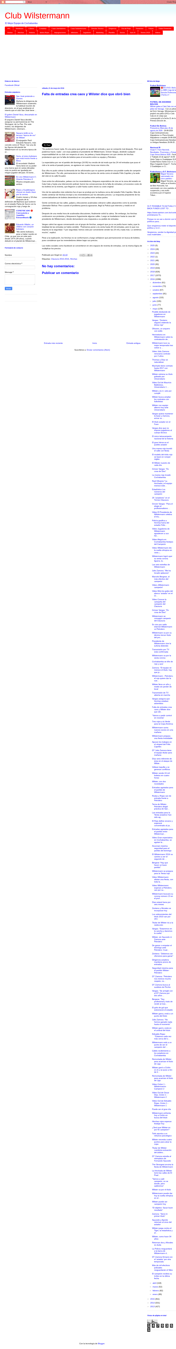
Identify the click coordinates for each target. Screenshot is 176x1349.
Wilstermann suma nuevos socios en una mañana (162, 729)
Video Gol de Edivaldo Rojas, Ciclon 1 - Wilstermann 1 (161, 1103)
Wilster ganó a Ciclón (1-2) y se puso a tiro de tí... (162, 1069)
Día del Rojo (126, 28)
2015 (152, 1299)
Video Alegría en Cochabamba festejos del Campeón (162, 541)
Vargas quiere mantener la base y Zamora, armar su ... (162, 416)
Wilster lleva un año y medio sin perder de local (162, 686)
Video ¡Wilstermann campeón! (160, 586)
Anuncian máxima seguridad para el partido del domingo (161, 848)
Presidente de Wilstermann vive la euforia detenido (161, 643)
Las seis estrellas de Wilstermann (161, 565)
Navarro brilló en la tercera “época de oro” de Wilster (26, 135)
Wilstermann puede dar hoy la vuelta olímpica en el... (162, 1195)
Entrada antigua (133, 343)
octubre (156, 290)
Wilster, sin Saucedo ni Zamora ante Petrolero (162, 939)
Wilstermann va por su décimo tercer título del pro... (162, 635)
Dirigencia (112, 28)
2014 (152, 1303)
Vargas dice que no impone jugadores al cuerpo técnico (162, 430)
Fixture (151, 28)
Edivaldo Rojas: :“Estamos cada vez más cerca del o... (161, 1036)
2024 (152, 249)
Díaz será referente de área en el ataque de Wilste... (162, 761)
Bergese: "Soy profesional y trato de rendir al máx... (162, 1001)
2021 (152, 260)
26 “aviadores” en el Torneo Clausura (161, 499)
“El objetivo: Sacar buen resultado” (162, 1209)
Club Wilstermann (37, 15)
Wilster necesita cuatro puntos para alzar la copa (162, 1141)
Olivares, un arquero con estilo (161, 329)
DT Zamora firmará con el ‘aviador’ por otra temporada (162, 1259)
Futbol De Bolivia (158, 126)
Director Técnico (97, 28)
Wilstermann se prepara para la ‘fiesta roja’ (162, 872)
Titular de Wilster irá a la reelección (162, 924)
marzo (156, 1287)
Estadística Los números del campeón (158, 491)
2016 (152, 279)
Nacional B (155, 147)
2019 (152, 268)
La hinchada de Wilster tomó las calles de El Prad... (162, 1173)
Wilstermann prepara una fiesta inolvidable (162, 737)
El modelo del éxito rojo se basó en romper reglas (162, 456)
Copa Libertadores (59, 28)
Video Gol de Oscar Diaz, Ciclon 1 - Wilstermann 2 (160, 1094)
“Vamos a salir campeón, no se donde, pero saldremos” (160, 1182)
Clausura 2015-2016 (60, 259)
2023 (152, 253)
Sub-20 (132, 33)
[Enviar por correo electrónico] (80, 255)
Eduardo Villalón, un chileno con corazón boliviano (25, 226)
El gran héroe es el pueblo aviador (160, 443)
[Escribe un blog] (83, 255)
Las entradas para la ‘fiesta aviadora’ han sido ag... (161, 814)
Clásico (31, 28)
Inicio (94, 343)
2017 (152, 275)
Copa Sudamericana (78, 28)
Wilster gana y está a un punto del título (162, 1014)
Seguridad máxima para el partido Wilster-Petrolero (162, 970)
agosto (156, 297)
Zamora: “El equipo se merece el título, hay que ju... (162, 670)
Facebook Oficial (12, 85)
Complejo (42, 28)
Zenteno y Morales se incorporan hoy (161, 909)
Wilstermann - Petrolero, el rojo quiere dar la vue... (162, 678)
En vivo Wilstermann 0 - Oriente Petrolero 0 (26, 178)
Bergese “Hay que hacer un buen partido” (160, 865)
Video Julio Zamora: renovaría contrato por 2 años (161, 353)
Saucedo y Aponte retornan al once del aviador (162, 1222)
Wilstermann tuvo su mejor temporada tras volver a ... (162, 345)
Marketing (100, 33)
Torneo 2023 (145, 33)
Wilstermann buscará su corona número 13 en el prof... (162, 896)
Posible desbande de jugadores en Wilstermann (161, 314)
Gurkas (10, 33)
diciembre (157, 282)
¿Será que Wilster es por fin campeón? (161, 1128)
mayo (155, 309)
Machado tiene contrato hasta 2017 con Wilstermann (162, 368)
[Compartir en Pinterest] (91, 255)
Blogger (101, 1343)
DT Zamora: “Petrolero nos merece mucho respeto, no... (162, 978)
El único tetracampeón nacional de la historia (162, 437)
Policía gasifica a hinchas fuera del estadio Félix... (160, 522)
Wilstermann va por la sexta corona (161, 656)
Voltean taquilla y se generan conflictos (161, 768)
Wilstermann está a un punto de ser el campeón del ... (162, 1044)
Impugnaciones (60, 33)
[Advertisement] (87, 58)
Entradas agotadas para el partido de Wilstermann (162, 789)
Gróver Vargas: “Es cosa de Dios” (160, 470)
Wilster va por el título (161, 1189)
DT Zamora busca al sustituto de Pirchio (161, 986)
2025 (152, 245)
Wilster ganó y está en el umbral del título (161, 1029)
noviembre (157, 286)
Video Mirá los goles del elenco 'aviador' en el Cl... (162, 593)
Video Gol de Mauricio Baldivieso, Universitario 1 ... (161, 384)
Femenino (139, 28)
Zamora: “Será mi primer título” (159, 1215)
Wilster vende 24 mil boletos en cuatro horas (161, 775)
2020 (152, 264)
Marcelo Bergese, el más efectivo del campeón (161, 579)
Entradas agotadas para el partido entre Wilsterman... (162, 831)
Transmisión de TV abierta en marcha (161, 694)
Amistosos (19, 28)
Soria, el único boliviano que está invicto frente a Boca (26, 158)
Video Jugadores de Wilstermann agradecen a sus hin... (161, 532)
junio (155, 305)
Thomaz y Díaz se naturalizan (160, 361)
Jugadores (87, 33)
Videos (157, 33)
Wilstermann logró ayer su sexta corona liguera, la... (162, 558)
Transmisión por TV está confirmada (160, 650)
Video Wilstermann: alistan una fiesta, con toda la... (162, 879)
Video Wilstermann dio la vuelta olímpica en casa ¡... (162, 550)
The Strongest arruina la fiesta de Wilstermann (162, 1165)
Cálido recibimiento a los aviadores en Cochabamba (161, 1053)
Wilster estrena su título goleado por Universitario (162, 376)
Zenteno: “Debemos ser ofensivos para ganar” (162, 955)
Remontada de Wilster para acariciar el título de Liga (162, 1061)
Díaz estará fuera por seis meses (161, 903)
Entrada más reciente (53, 343)
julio (155, 301)
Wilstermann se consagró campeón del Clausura (161, 618)
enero (155, 1294)
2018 (152, 272)
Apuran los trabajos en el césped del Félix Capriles (162, 744)
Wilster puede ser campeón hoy (159, 1203)
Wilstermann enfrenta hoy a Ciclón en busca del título (161, 1115)
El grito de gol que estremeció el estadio (162, 1008)
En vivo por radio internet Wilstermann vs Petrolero (162, 626)
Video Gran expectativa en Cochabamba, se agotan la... (162, 839)
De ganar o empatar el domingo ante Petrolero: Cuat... (162, 947)
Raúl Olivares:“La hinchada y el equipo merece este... (162, 483)
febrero (156, 1290)
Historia (32, 33)
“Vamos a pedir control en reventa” (162, 716)
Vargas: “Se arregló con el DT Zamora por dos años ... (162, 993)
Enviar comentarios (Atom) (98, 350)
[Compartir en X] (86, 255)
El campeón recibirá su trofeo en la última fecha (162, 1276)
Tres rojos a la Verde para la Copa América (162, 722)
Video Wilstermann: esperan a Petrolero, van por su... (162, 887)
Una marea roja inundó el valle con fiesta (162, 449)
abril (155, 1283)
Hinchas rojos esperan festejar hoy (162, 1122)
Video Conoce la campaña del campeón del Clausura (159, 602)
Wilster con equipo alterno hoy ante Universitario (160, 407)
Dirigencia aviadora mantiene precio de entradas (161, 962)
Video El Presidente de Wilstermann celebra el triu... (162, 514)
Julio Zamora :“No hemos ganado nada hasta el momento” (162, 1022)
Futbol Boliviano (158, 85)
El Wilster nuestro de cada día (161, 464)
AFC (9, 28)
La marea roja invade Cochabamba (161, 476)
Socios (122, 33)
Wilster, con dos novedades (159, 782)
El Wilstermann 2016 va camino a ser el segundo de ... (162, 856)
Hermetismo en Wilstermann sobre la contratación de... (162, 337)
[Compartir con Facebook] (88, 255)
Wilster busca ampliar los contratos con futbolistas (161, 399)
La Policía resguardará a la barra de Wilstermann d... (162, 1251)
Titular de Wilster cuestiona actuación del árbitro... (161, 1150)
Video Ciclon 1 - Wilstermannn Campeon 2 (159, 1086)
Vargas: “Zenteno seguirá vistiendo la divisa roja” (161, 322)
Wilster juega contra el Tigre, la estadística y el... (162, 1230)
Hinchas (21, 33)
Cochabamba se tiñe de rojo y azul (162, 662)
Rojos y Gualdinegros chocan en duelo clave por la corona (26, 192)
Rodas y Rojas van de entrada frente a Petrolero (161, 798)
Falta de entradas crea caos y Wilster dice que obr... (162, 709)
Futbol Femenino (165, 28)
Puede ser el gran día (161, 1109)
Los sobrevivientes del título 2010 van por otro (161, 916)
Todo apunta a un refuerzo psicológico (162, 1134)
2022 (152, 257)
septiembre (158, 293)
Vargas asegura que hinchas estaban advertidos (161, 701)
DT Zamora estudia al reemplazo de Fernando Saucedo (161, 1158)
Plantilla (112, 33)
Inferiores (74, 33)
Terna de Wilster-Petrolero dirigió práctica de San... (160, 806)
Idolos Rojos (44, 33)
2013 (152, 1306)
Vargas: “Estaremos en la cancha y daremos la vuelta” (162, 931)
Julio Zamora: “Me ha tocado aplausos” (161, 571)
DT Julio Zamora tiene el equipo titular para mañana (162, 752)
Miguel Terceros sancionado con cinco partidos (167, 176)
